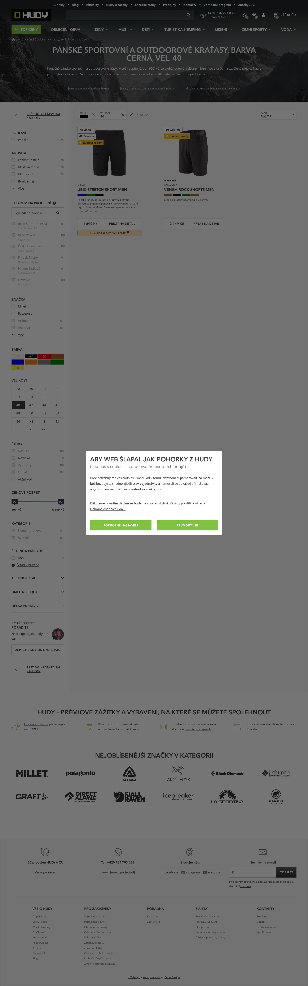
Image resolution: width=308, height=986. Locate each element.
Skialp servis (203, 927)
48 (18, 413)
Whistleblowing (41, 927)
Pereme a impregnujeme (210, 932)
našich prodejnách (198, 729)
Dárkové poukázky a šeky (210, 937)
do (60, 501)
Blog (75, 5)
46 (57, 405)
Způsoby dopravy (94, 943)
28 (18, 389)
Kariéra (36, 948)
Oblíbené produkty (254, 15)
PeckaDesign (172, 977)
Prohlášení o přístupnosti (98, 958)
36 (44, 397)
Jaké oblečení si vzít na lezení (89, 88)
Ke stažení (153, 916)
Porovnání (244, 15)
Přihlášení (263, 15)
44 (44, 405)
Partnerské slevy (94, 922)
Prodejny (169, 5)
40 (18, 405)
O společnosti (40, 916)
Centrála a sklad (266, 927)
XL (31, 429)
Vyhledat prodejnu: (29, 213)
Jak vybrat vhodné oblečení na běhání (147, 88)
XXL (44, 429)
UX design (134, 977)
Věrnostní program (217, 5)
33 (18, 397)
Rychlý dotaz (264, 932)
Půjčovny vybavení (206, 922)
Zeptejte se (153, 922)
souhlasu (245, 886)
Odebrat (93, 114)
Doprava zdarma (36, 724)
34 (31, 397)
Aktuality (92, 5)
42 (31, 405)
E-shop (261, 922)
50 (31, 413)
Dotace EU (38, 953)
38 (57, 397)
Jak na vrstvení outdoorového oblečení (212, 88)
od (14, 501)
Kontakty (189, 5)
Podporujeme (40, 943)
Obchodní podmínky (95, 927)
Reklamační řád (93, 937)
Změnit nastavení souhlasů (99, 964)
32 (57, 389)
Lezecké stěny (145, 5)
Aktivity (59, 5)
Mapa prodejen (45, 872)
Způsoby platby (93, 948)
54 (57, 413)
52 (44, 413)
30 (31, 389)
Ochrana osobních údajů (108, 509)
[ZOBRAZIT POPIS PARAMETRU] (54, 203)
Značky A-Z (246, 5)
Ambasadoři (39, 937)
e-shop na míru (151, 977)
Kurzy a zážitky (117, 5)
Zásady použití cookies (186, 503)
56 (18, 421)
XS (31, 421)
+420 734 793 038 (120, 862)
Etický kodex (39, 922)
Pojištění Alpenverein (208, 916)
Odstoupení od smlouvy (97, 932)
